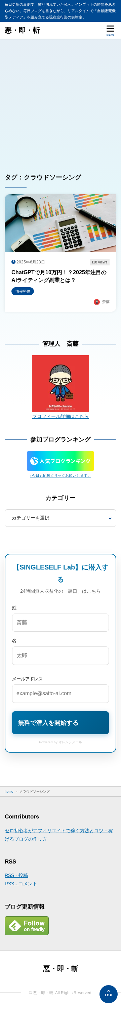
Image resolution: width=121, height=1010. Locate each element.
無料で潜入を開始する (48, 722)
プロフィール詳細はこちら (60, 416)
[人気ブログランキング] (60, 466)
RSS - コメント (21, 883)
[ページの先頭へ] (108, 994)
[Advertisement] (60, 102)
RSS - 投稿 (16, 875)
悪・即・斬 (22, 30)
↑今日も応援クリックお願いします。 (60, 475)
